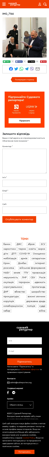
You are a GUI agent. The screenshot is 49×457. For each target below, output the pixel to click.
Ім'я (4, 177)
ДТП (13, 254)
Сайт (4, 204)
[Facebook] (8, 392)
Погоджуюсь (24, 452)
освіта (32, 249)
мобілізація (9, 258)
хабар (6, 311)
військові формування (32, 268)
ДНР (5, 292)
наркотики (9, 249)
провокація (38, 273)
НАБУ (6, 273)
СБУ (33, 277)
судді (42, 306)
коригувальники (12, 287)
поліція (31, 306)
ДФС (19, 244)
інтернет (40, 263)
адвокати (40, 282)
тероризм (24, 282)
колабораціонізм (13, 306)
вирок (41, 249)
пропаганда (38, 287)
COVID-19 (24, 254)
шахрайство (38, 292)
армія (24, 258)
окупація (8, 282)
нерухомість (10, 277)
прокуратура (11, 296)
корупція (8, 301)
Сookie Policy (29, 438)
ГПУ (26, 273)
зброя (31, 244)
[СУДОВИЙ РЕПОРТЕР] (14, 4)
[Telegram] (13, 392)
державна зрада (35, 301)
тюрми (22, 249)
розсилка (8, 268)
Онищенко (39, 254)
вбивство (20, 292)
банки (6, 244)
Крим (6, 263)
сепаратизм (38, 258)
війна (42, 311)
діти (5, 254)
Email (5, 191)
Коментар (7, 146)
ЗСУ (43, 244)
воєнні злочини (36, 296)
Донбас (22, 263)
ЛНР (24, 277)
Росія (42, 277)
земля (17, 273)
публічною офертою (30, 369)
